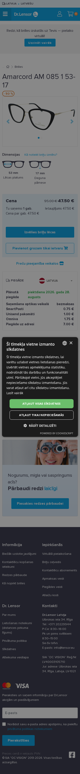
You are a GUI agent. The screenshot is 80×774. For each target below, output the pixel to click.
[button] (40, 425)
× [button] (70, 342)
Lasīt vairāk (14, 393)
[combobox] (64, 343)
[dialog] (40, 387)
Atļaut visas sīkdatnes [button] (41, 403)
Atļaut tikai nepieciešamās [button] (41, 415)
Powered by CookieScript (56, 433)
